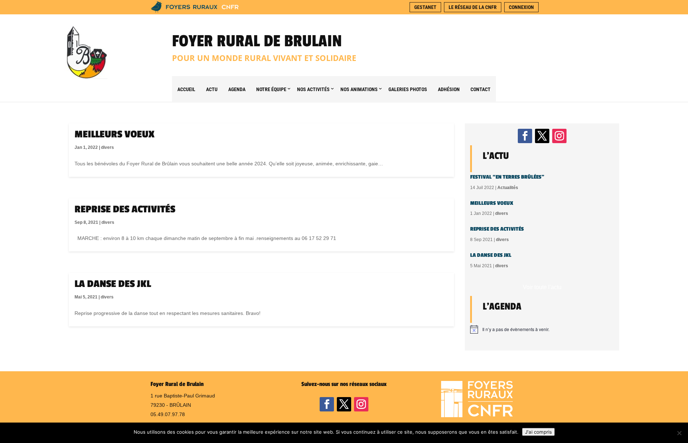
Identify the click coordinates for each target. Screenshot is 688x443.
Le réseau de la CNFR (473, 7)
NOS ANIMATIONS (359, 89)
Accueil (186, 89)
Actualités (507, 187)
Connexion (521, 7)
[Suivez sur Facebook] (525, 136)
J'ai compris (538, 432)
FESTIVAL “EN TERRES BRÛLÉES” (507, 177)
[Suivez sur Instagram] (559, 136)
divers (107, 147)
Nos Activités (313, 89)
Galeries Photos (407, 89)
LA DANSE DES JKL (113, 284)
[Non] (679, 433)
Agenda (236, 89)
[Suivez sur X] (542, 136)
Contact (480, 89)
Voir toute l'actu (542, 287)
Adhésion (449, 89)
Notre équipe (271, 89)
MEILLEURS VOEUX (114, 134)
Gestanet (425, 7)
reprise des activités (125, 209)
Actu (212, 89)
